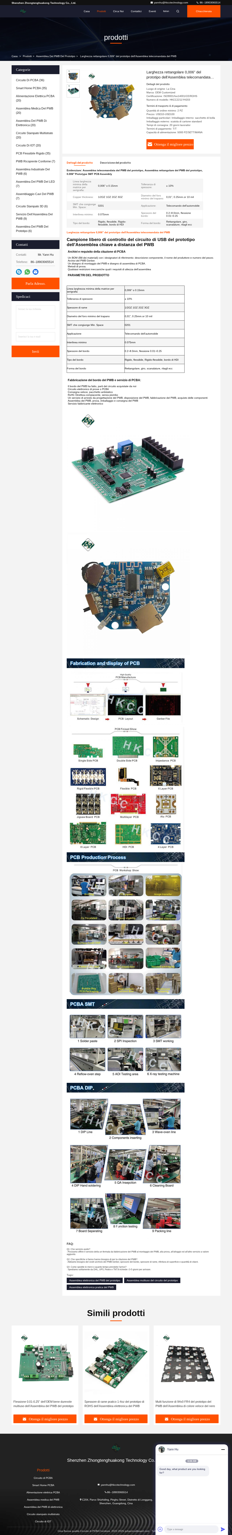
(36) (30, 80)
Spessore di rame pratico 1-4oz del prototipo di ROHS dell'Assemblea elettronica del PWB (114, 1404)
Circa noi (118, 11)
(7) (35, 161)
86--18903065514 (209, 2)
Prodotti (101, 11)
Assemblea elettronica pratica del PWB (91, 1287)
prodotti (27, 56)
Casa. (15, 56)
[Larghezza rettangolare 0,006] (111, 100)
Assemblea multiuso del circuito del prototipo (152, 1280)
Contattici (136, 11)
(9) (34, 216)
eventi (152, 11)
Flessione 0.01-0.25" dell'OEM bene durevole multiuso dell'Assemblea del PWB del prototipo (43, 1404)
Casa (87, 11)
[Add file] (160, 1529)
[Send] (223, 1529)
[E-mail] (35, 271)
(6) (33, 171)
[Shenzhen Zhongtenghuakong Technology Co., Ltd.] (23, 11)
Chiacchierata (204, 11)
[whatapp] (27, 272)
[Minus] (223, 1449)
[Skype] (18, 271)
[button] (18, 1371)
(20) (35, 98)
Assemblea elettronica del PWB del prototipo (94, 1280)
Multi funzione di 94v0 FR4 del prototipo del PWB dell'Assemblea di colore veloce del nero (185, 1404)
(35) (31, 88)
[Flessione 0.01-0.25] (44, 1362)
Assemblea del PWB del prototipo (55, 56)
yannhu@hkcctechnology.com (171, 2)
